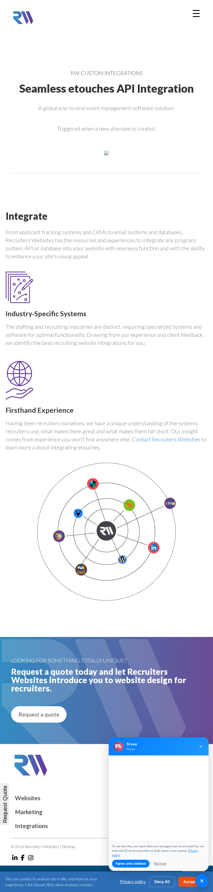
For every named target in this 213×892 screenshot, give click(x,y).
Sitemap (68, 846)
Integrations (31, 825)
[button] (39, 714)
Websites (27, 797)
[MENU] (196, 13)
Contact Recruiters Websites (166, 439)
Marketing (28, 811)
